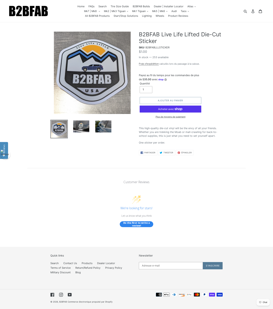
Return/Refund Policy (87, 267)
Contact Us (70, 263)
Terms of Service (60, 267)
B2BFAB (63, 301)
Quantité (145, 83)
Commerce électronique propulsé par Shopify (90, 301)
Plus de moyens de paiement (170, 116)
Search (54, 263)
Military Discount (60, 272)
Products (87, 263)
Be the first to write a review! (136, 224)
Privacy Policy (113, 267)
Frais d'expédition (149, 63)
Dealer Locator (106, 263)
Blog (78, 272)
